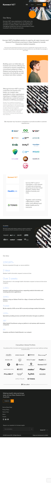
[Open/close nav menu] (27, 4)
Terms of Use (5, 412)
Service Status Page (7, 407)
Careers (4, 416)
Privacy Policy (5, 409)
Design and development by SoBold (40, 435)
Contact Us (39, 4)
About (3, 414)
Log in (32, 4)
